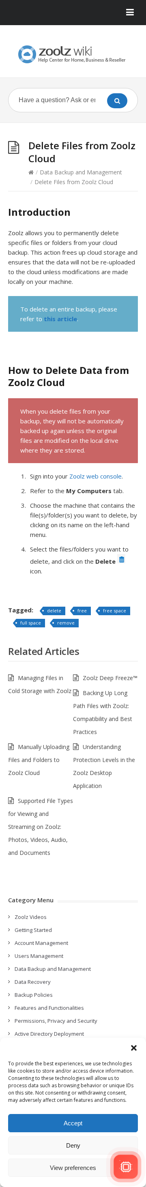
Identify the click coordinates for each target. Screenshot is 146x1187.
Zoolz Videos (31, 917)
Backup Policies (34, 994)
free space (114, 610)
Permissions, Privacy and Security (56, 1020)
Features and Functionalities (49, 1007)
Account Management (41, 943)
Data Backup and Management (81, 172)
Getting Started (33, 930)
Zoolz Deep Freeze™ (110, 678)
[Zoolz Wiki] (73, 54)
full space (30, 623)
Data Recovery (33, 981)
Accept (73, 1123)
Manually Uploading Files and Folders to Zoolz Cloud (38, 760)
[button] (134, 1048)
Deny (73, 1145)
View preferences (73, 1167)
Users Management (39, 955)
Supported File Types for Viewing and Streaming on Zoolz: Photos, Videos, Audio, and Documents (40, 826)
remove (66, 623)
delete (54, 610)
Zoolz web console (95, 476)
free (82, 610)
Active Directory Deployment (49, 1033)
